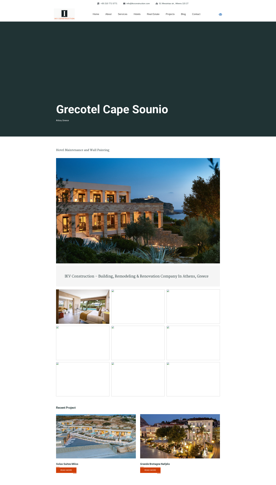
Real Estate (153, 14)
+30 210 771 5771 (109, 3)
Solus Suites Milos (67, 463)
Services (122, 14)
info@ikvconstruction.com (138, 3)
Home (96, 14)
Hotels (137, 14)
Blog (183, 14)
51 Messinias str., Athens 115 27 (173, 3)
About (108, 14)
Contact (196, 14)
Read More (66, 470)
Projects (170, 14)
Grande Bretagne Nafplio (155, 463)
